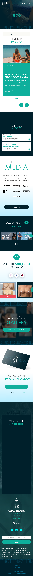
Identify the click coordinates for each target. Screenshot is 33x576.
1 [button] (15, 243)
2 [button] (17, 243)
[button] (21, 105)
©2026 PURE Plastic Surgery (16, 571)
